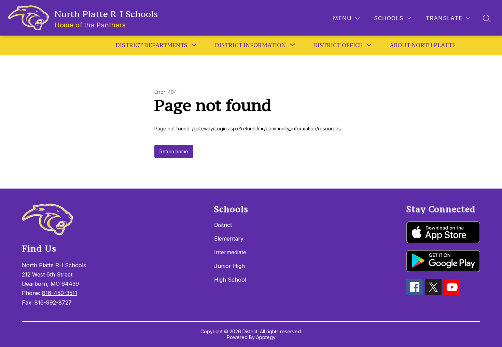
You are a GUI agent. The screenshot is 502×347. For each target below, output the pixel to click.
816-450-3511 (59, 293)
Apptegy (266, 337)
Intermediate (230, 252)
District (223, 224)
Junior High (229, 265)
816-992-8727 (53, 302)
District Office (337, 45)
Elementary (228, 238)
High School (230, 279)
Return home (173, 151)
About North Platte (423, 45)
